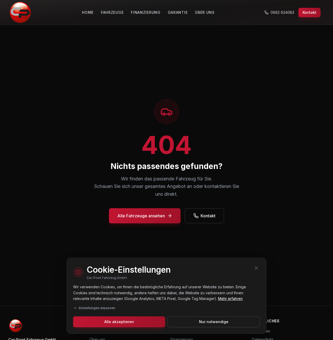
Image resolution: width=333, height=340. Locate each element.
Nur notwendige (213, 321)
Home (88, 12)
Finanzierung (145, 12)
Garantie (178, 12)
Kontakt (309, 12)
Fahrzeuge (112, 12)
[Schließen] (256, 268)
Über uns (205, 12)
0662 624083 (282, 12)
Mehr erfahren (230, 298)
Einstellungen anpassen (97, 308)
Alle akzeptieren (119, 321)
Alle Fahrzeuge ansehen (141, 215)
